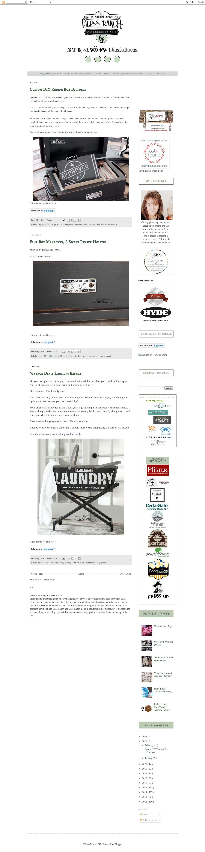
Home (81, 573)
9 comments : (53, 351)
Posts (145, 814)
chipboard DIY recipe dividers (51, 224)
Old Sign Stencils (65, 356)
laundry (68, 562)
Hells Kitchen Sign (163, 626)
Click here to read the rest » (43, 203)
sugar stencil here (62, 111)
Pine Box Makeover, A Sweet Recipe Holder (68, 241)
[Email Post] (63, 220)
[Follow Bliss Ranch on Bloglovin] (43, 212)
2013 (145, 797)
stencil (103, 562)
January (149, 758)
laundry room (79, 562)
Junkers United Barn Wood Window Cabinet (162, 707)
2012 (145, 801)
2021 (145, 741)
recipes (92, 224)
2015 (145, 787)
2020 (145, 764)
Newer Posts (37, 573)
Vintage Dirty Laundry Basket (55, 373)
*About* (145, 242)
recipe (86, 356)
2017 (145, 778)
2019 (145, 768)
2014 (145, 792)
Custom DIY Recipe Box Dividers (58, 89)
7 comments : (53, 220)
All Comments (149, 820)
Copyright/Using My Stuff (50, 74)
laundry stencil (92, 562)
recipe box (95, 356)
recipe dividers (81, 224)
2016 (145, 783)
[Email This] (68, 220)
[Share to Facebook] (79, 220)
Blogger (118, 844)
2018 (145, 773)
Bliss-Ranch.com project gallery (77, 74)
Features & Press (102, 74)
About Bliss (160, 74)
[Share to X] (75, 220)
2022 (145, 736)
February (149, 745)
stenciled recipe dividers (106, 224)
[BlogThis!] (72, 220)
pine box (78, 356)
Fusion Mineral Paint (47, 356)
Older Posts (125, 573)
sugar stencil (106, 356)
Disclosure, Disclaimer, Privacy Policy (127, 74)
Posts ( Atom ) (49, 579)
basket (41, 562)
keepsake (69, 224)
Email (149, 74)
